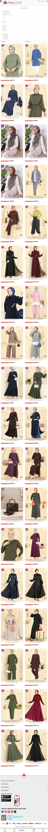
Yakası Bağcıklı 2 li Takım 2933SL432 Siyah (36, 642)
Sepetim (33, 830)
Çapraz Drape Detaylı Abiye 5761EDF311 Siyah (12, 279)
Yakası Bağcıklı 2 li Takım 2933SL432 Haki (12, 682)
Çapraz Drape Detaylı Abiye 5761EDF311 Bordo (36, 279)
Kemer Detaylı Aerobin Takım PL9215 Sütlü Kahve (36, 682)
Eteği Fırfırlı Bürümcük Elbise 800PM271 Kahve (12, 440)
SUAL (3, 30)
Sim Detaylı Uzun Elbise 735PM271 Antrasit (36, 521)
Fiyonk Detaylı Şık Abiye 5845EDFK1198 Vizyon (12, 642)
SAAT (3, 22)
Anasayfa (4, 831)
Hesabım (43, 831)
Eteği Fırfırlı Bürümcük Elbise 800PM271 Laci (12, 400)
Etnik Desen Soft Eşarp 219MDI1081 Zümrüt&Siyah (12, 198)
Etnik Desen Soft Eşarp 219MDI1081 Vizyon (36, 158)
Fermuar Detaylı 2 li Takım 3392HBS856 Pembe (36, 319)
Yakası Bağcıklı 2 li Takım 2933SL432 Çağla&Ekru (12, 77)
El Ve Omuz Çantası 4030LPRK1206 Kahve (12, 521)
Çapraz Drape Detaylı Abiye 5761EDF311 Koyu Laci (12, 319)
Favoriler (14, 831)
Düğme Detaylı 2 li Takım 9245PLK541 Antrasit (36, 198)
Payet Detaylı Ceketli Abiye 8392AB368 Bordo (36, 722)
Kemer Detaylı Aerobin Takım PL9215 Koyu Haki (12, 722)
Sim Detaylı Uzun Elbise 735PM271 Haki (12, 561)
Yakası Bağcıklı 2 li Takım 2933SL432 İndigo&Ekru (36, 77)
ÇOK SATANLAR (5, 37)
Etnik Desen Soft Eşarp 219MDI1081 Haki (12, 158)
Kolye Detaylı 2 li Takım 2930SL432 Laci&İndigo (36, 440)
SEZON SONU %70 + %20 (7, 14)
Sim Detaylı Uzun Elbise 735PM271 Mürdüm (36, 561)
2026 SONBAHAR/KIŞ (6, 11)
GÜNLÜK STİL (5, 29)
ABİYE (4, 27)
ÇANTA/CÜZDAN (5, 35)
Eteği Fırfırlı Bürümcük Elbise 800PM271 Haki (36, 400)
